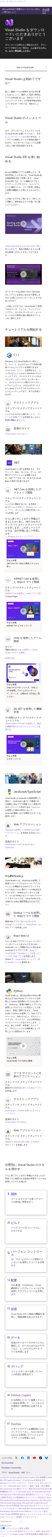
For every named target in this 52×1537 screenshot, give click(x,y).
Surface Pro (4, 1477)
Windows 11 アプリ (8, 1483)
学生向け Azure (44, 1497)
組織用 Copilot (46, 1477)
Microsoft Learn (26, 1505)
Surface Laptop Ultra (31, 1477)
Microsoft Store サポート (18, 1486)
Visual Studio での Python (15, 1122)
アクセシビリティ (30, 1517)
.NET (23, 1472)
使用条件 (35, 1534)
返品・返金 (35, 1486)
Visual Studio (14, 1472)
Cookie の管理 (24, 1534)
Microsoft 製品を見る (36, 1480)
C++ (28, 1472)
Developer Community (11, 1467)
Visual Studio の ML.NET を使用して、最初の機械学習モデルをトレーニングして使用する (23, 726)
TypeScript (35, 807)
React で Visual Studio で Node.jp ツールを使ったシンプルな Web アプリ (23, 953)
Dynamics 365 (37, 1500)
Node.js (18, 889)
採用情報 (15, 1514)
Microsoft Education (41, 1488)
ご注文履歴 (45, 1486)
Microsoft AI (5, 1500)
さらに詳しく (45, 10)
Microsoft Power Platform (20, 1511)
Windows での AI (20, 1480)
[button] (23, 224)
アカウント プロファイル (28, 1483)
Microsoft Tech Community (30, 1508)
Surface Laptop (16, 1477)
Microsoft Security (17, 1500)
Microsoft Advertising (12, 1503)
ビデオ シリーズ (14, 758)
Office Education (18, 1494)
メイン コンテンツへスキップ (13, 1)
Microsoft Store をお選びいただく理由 (16, 1488)
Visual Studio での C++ (14, 370)
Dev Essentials (7, 1462)
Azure (28, 1500)
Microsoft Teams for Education (30, 1491)
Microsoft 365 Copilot (31, 1503)
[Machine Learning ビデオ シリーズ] (23, 744)
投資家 (19, 1517)
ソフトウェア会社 (40, 1511)
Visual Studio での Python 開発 (19, 1060)
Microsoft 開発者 (13, 1505)
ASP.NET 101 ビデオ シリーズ (19, 625)
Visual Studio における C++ (16, 433)
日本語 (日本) (5, 1525)
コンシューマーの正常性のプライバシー (17, 1531)
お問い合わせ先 (42, 1531)
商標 (41, 1534)
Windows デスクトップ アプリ (21, 536)
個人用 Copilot (6, 1480)
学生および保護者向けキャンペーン (22, 1497)
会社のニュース (26, 1514)
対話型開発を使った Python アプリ (26, 1087)
